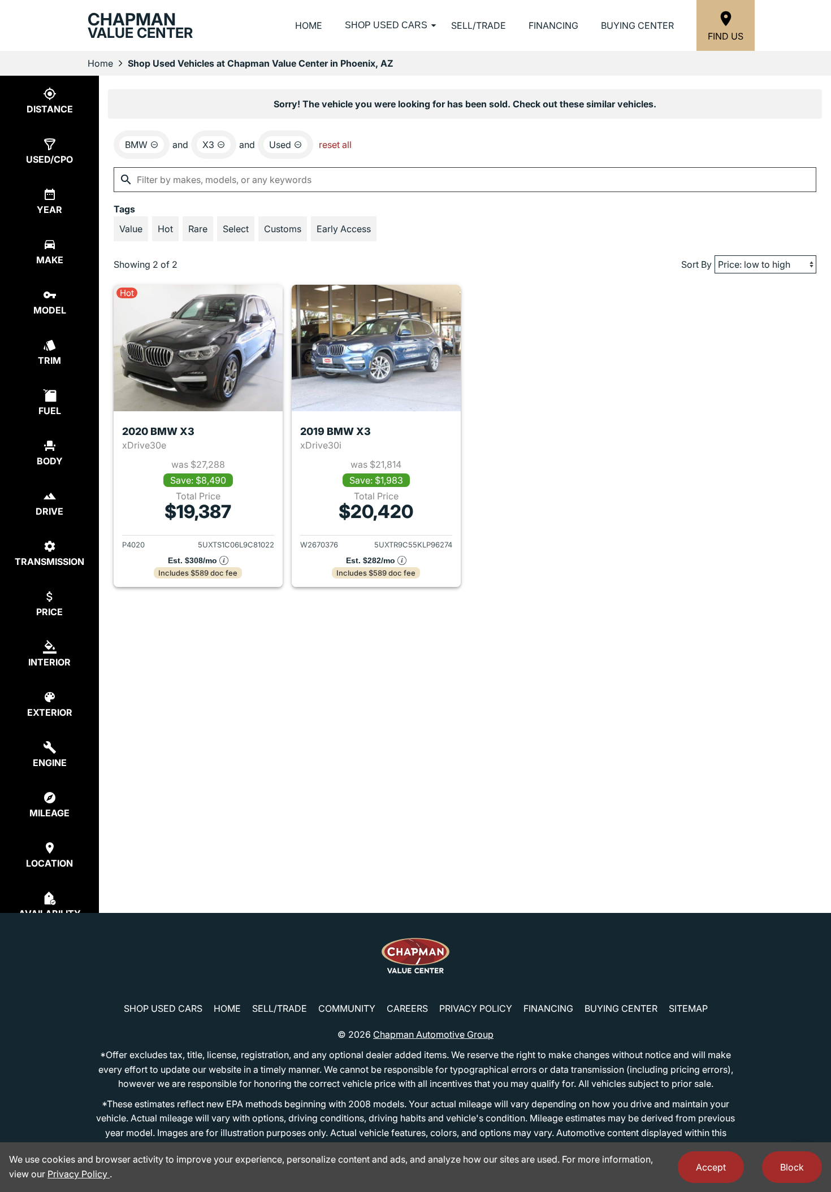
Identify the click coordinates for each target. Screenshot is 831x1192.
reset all (335, 144)
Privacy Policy (475, 1008)
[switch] (131, 228)
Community (346, 1008)
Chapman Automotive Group (433, 1034)
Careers (407, 1008)
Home (308, 25)
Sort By (696, 264)
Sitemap (688, 1008)
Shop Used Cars (386, 25)
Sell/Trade (478, 25)
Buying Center (637, 25)
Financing (553, 25)
